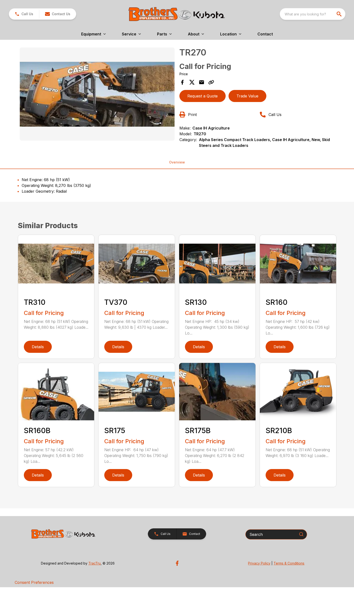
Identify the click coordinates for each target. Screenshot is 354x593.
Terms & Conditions (289, 563)
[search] (339, 14)
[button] (24, 14)
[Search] (301, 534)
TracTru (94, 563)
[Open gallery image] (97, 94)
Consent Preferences (34, 582)
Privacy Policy (259, 563)
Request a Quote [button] (202, 96)
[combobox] (312, 14)
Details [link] (38, 346)
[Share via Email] (201, 82)
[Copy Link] (211, 82)
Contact (265, 34)
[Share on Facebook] (182, 82)
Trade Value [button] (247, 96)
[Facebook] (177, 563)
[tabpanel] (97, 95)
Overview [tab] (177, 162)
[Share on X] (192, 82)
